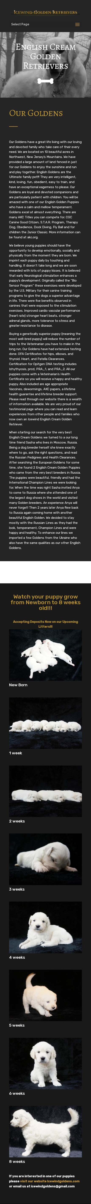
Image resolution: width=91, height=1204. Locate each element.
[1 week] (45, 748)
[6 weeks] (45, 1088)
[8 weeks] (45, 1156)
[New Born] (45, 680)
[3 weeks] (45, 884)
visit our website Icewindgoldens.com (50, 1181)
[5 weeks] (45, 1020)
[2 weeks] (45, 816)
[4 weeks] (45, 952)
